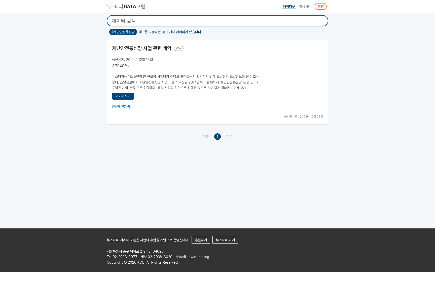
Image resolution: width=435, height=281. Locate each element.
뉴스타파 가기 (225, 240)
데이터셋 (289, 7)
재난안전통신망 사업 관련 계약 (141, 48)
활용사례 (305, 7)
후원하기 (201, 240)
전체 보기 (240, 88)
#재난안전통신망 (121, 106)
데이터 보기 (123, 96)
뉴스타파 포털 (126, 7)
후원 (321, 7)
